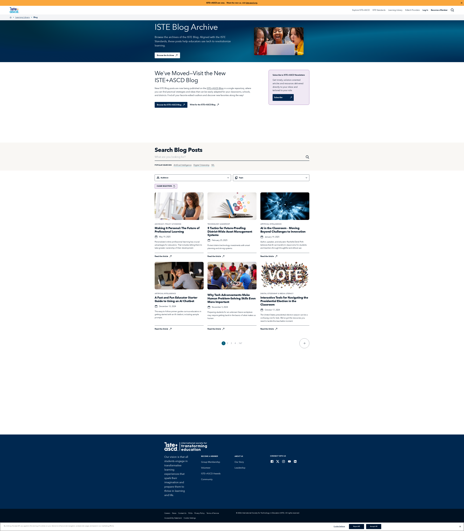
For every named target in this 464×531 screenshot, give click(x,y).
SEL (212, 165)
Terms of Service (213, 513)
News (174, 513)
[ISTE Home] (14, 10)
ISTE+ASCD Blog (215, 88)
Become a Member (209, 456)
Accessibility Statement (173, 518)
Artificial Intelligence (183, 165)
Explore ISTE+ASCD (361, 10)
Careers (167, 513)
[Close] (460, 526)
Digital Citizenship (201, 165)
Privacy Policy (199, 513)
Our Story (239, 462)
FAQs (190, 513)
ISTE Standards (379, 10)
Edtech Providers (412, 10)
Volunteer (205, 467)
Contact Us (182, 513)
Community (206, 479)
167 (240, 343)
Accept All (373, 526)
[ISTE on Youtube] (289, 461)
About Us (239, 456)
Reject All (356, 526)
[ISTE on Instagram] (284, 461)
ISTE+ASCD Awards (211, 473)
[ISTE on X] (278, 461)
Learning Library (395, 10)
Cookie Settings (190, 518)
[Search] (452, 10)
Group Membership (210, 462)
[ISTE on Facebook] (272, 461)
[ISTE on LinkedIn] (295, 461)
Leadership (240, 467)
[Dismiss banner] (462, 3)
